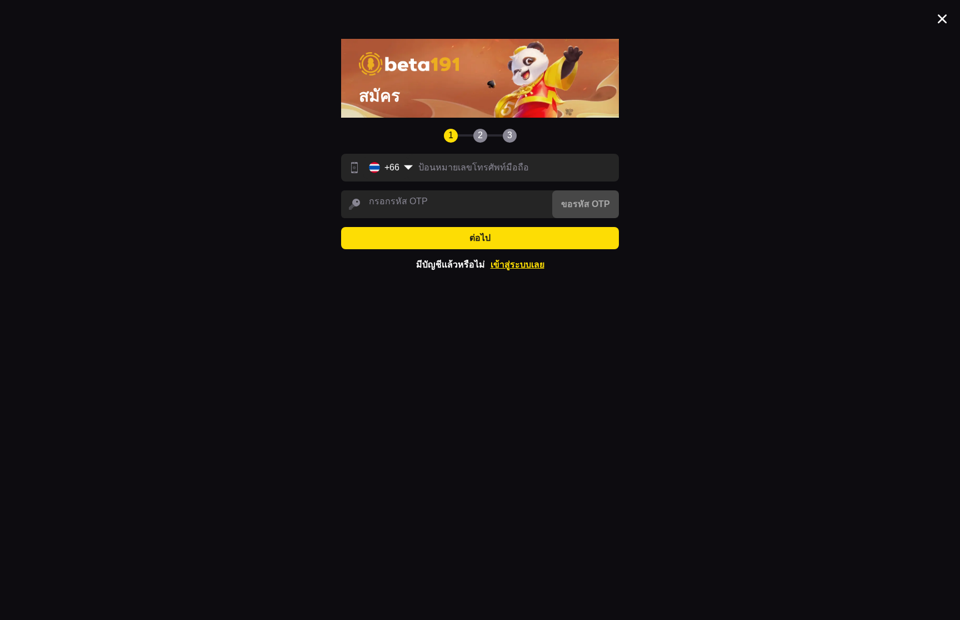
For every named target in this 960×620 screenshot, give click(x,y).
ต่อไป (480, 238)
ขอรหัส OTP (585, 204)
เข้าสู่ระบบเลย (517, 264)
